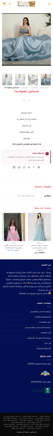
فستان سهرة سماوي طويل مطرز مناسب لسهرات (39, 248)
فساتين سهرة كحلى (26, 418)
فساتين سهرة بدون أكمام (40, 424)
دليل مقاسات (45, 322)
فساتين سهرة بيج (23, 424)
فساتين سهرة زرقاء (10, 418)
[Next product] (29, 101)
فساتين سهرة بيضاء (34, 422)
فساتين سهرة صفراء (42, 420)
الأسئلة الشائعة (44, 349)
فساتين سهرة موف (26, 420)
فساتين (25, 88)
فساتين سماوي (9, 424)
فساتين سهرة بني (26, 426)
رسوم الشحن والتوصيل (40, 312)
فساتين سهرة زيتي (42, 426)
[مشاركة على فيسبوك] (34, 168)
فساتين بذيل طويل (18, 428)
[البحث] (10, 3)
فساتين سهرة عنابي (34, 428)
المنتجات (34, 88)
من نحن (47, 343)
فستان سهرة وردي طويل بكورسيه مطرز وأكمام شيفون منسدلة (13, 248)
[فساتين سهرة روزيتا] (26, 4)
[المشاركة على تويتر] (29, 168)
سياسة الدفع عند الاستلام (39, 338)
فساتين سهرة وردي (11, 426)
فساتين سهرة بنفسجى (12, 416)
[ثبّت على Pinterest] (19, 168)
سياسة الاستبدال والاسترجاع (38, 328)
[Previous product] (24, 101)
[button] (49, 4)
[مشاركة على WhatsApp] (39, 168)
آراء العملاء (46, 333)
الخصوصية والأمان (42, 317)
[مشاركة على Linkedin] (14, 168)
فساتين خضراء (44, 416)
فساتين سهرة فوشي (42, 418)
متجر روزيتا (44, 88)
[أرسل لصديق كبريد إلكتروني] (24, 168)
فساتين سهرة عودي (10, 420)
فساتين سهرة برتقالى (30, 416)
